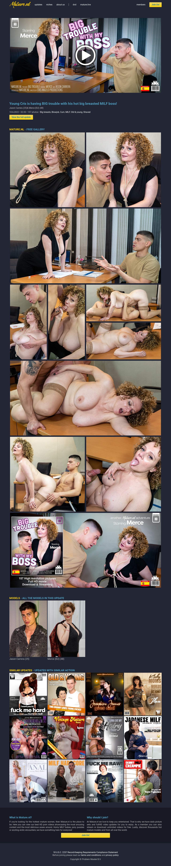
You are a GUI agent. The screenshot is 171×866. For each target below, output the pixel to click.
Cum (62, 112)
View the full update (21, 117)
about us (60, 4)
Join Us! (155, 4)
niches (49, 4)
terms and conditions (91, 855)
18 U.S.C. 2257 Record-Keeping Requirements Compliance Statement (85, 852)
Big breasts (45, 112)
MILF (67, 112)
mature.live (85, 4)
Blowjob (55, 112)
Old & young (76, 112)
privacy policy (112, 855)
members (141, 4)
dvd (74, 4)
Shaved (86, 112)
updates (38, 4)
